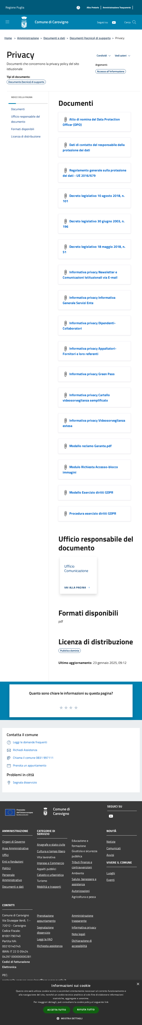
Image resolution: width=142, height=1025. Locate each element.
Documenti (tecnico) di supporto (90, 38)
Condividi (102, 56)
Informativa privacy (84, 927)
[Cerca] (134, 22)
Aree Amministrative (15, 848)
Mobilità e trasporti (49, 886)
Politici (6, 868)
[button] (70, 1018)
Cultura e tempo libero (51, 851)
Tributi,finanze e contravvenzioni (82, 864)
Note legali (78, 934)
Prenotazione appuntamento (46, 918)
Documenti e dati (54, 38)
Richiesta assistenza (49, 946)
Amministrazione (28, 38)
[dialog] (71, 1002)
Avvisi (110, 855)
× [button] (137, 984)
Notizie (110, 841)
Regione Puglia (15, 7)
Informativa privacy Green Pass (92, 373)
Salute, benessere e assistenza (84, 881)
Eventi (110, 880)
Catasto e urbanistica (50, 875)
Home (8, 38)
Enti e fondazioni (12, 861)
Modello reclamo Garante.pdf (90, 445)
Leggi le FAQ (45, 939)
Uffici (5, 855)
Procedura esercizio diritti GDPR (92, 513)
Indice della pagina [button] (21, 97)
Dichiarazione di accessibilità (82, 943)
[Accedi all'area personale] (78, 7)
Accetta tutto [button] (56, 1009)
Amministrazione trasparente (82, 918)
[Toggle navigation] (7, 22)
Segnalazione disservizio (45, 930)
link (106, 1002)
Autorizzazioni (81, 891)
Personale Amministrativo (12, 877)
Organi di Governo (13, 841)
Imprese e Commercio (50, 863)
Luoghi (110, 873)
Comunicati (113, 848)
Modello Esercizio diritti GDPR (91, 492)
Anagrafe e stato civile (51, 844)
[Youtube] (112, 22)
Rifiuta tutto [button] (86, 1009)
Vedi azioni (121, 56)
